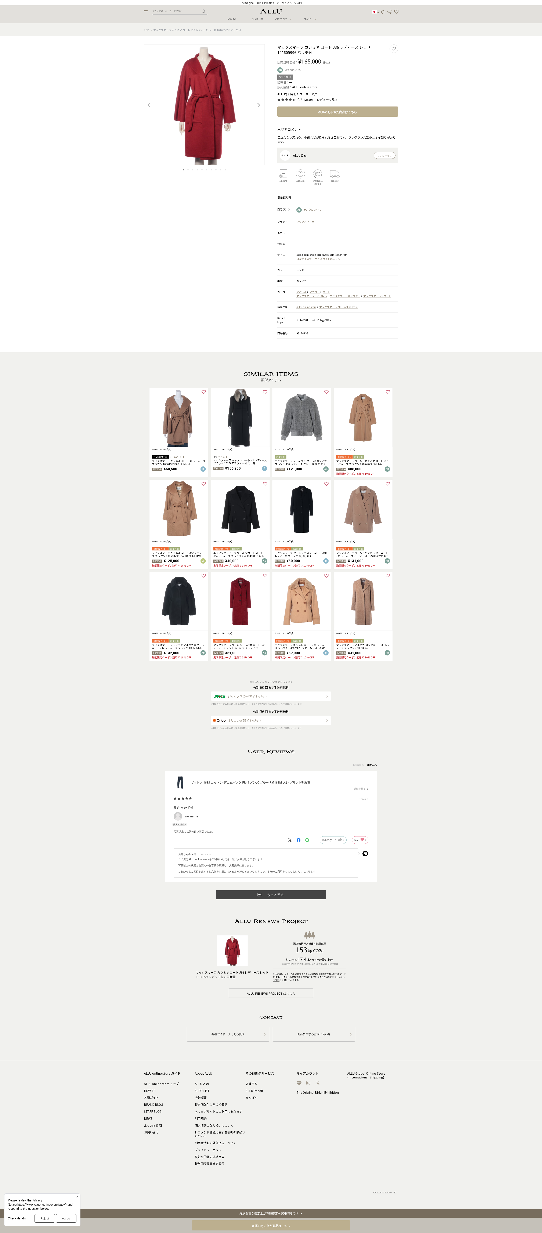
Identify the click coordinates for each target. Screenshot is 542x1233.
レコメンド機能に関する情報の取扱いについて (220, 1134)
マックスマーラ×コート (377, 296)
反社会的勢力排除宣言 (209, 1157)
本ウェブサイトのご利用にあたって (218, 1111)
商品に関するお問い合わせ (313, 1034)
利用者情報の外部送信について (215, 1143)
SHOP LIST (257, 19)
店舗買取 (251, 1084)
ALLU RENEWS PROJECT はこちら (271, 993)
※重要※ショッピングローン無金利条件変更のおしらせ (271, 2)
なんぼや (251, 1097)
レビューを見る (327, 100)
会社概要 (201, 1097)
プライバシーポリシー (209, 1150)
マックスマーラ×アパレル (311, 296)
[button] (396, 11)
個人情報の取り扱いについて (214, 1125)
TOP (146, 30)
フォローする (384, 155)
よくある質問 (153, 1125)
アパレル (301, 292)
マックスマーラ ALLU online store (338, 307)
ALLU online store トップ (161, 1084)
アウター (315, 292)
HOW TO (231, 19)
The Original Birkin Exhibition (317, 1092)
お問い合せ (151, 1132)
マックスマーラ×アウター (345, 296)
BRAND (307, 19)
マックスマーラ (305, 221)
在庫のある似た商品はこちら (337, 112)
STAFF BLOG (153, 1111)
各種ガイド (151, 1097)
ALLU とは (202, 1084)
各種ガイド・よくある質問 (228, 1034)
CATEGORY (281, 19)
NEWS (148, 1118)
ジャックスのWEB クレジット (248, 696)
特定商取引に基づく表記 (211, 1104)
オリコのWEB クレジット (245, 720)
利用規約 (201, 1118)
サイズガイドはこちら (327, 258)
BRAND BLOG (153, 1104)
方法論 (276, 980)
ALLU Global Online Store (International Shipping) (366, 1075)
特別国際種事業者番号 (209, 1163)
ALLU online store (306, 307)
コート (326, 292)
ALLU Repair (254, 1091)
